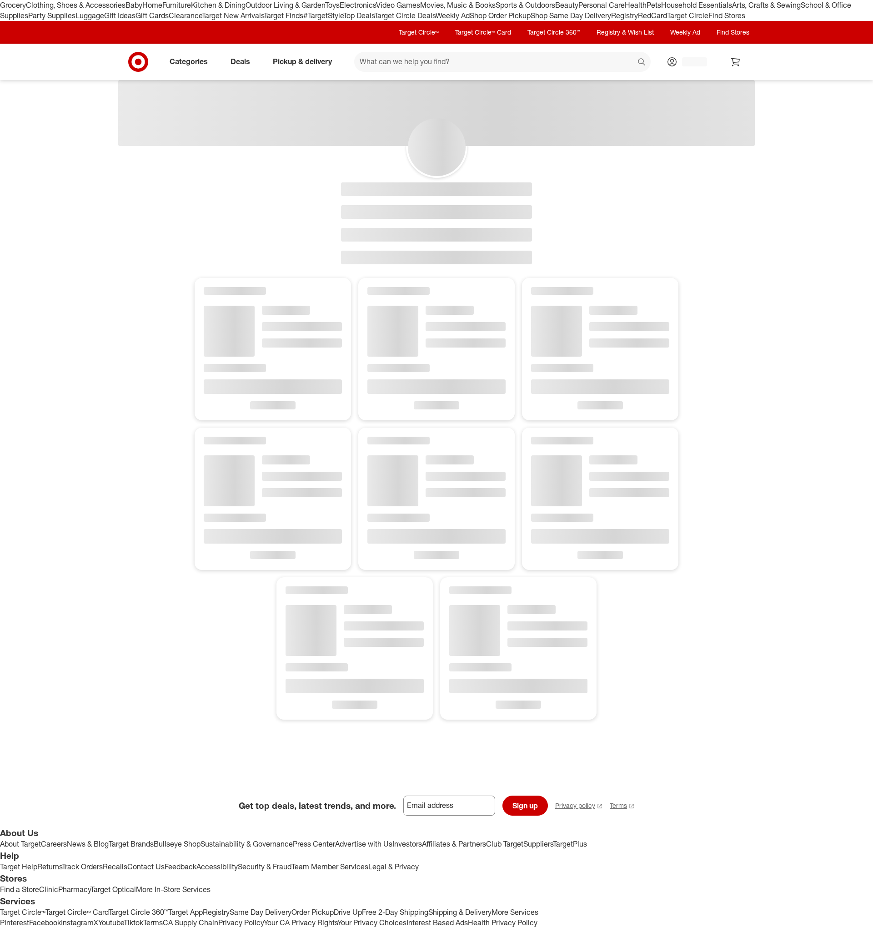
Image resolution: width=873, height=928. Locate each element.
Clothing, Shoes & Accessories (75, 5)
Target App (185, 912)
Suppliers (538, 843)
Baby (133, 5)
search (642, 62)
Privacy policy (575, 805)
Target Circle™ (419, 32)
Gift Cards (152, 15)
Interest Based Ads (437, 922)
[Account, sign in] (690, 62)
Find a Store (19, 889)
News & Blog (88, 843)
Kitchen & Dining (218, 5)
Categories (189, 61)
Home (152, 5)
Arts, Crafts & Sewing (766, 5)
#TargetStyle (323, 15)
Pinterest (14, 922)
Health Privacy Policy (502, 922)
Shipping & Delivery (460, 912)
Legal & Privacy (393, 866)
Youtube (111, 922)
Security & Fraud (264, 866)
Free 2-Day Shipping (395, 912)
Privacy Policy (241, 922)
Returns (49, 866)
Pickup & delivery (302, 61)
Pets (654, 5)
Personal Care (601, 5)
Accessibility (217, 866)
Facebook (45, 922)
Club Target (504, 843)
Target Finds (283, 15)
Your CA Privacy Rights (300, 922)
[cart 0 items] (736, 62)
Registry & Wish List (625, 32)
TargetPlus (570, 843)
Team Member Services (329, 866)
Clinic (48, 889)
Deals (240, 61)
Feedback (180, 866)
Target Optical (113, 889)
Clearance (185, 15)
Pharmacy (74, 889)
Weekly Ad (453, 15)
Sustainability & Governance (247, 843)
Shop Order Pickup (500, 15)
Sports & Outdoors (525, 5)
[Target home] (138, 62)
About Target (20, 843)
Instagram (77, 922)
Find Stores (726, 15)
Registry (624, 15)
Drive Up (348, 912)
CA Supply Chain (190, 922)
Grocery (13, 5)
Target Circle (687, 15)
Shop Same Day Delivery (571, 15)
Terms (618, 805)
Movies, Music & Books (458, 5)
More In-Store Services (173, 889)
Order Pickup (312, 912)
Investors (407, 843)
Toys (332, 5)
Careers (54, 843)
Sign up (525, 805)
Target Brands (131, 843)
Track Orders (82, 866)
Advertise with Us (363, 843)
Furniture (176, 5)
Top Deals (358, 15)
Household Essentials (696, 5)
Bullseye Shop (177, 843)
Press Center (314, 843)
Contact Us (146, 866)
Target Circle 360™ (553, 32)
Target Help (18, 866)
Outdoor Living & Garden (285, 5)
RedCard (652, 15)
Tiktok (133, 922)
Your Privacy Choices (371, 922)
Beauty (566, 5)
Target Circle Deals (405, 15)
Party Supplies (51, 15)
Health (636, 5)
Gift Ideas (119, 15)
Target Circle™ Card (483, 32)
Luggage (89, 15)
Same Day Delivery (260, 912)
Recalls (115, 866)
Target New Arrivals (233, 15)
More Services (515, 912)
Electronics (358, 5)
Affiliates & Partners (454, 843)
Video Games (398, 5)
